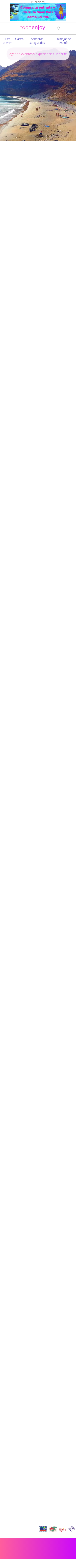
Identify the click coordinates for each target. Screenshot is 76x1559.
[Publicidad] (38, 12)
